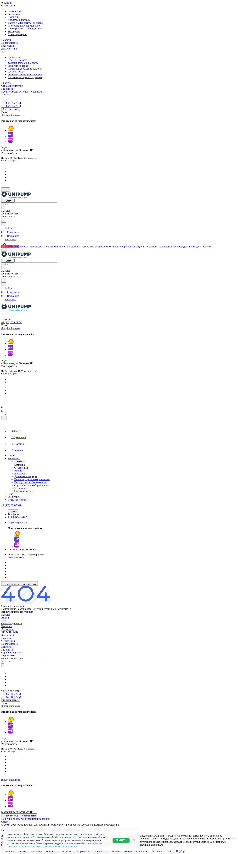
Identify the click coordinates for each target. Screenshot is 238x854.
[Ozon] (10, 136)
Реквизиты (14, 14)
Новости (6, 638)
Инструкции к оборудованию (24, 25)
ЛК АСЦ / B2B (9, 632)
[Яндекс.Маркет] (11, 130)
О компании (14, 11)
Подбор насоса (9, 643)
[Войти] (2, 403)
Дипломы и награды (19, 19)
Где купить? (8, 649)
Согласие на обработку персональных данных (54, 846)
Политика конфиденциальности (25, 68)
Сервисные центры (12, 652)
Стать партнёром (17, 34)
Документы (7, 629)
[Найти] (4, 220)
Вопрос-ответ (15, 57)
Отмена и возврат (17, 60)
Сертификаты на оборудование (25, 28)
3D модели (14, 31)
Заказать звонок (10, 109)
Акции (5, 617)
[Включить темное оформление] (5, 189)
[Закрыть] (3, 418)
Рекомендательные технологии (25, 74)
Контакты (6, 646)
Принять (121, 840)
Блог (3, 620)
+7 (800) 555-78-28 (11, 103)
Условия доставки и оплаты (23, 62)
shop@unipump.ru (10, 115)
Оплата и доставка (11, 623)
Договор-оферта (17, 71)
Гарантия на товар (18, 65)
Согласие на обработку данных (25, 77)
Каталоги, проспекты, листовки (25, 22)
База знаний (8, 635)
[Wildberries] (10, 141)
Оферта (5, 821)
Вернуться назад (10, 611)
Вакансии (13, 17)
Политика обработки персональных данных (25, 818)
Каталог (5, 614)
